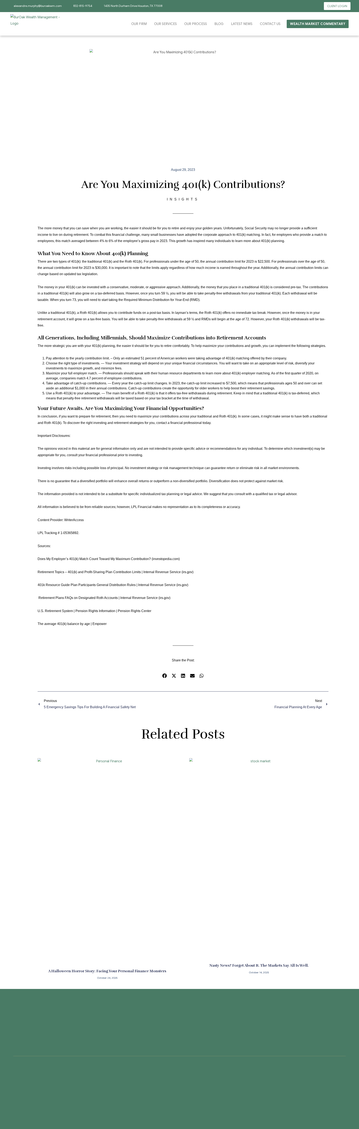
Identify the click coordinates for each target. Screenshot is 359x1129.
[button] (164, 675)
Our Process (195, 24)
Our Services (165, 24)
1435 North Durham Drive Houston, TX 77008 (133, 6)
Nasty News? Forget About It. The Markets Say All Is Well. (259, 965)
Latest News (241, 24)
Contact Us (270, 24)
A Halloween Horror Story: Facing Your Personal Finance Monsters (107, 971)
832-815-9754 (82, 6)
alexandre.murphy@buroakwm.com (38, 6)
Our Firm (139, 24)
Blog (219, 24)
